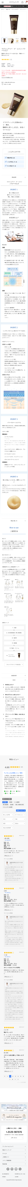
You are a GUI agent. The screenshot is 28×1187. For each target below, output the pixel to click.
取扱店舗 (4, 1164)
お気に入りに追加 (7, 84)
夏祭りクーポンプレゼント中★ (14, 6)
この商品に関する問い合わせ (9, 82)
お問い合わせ (14, 1137)
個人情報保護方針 (5, 1173)
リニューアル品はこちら (7, 77)
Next (27, 6)
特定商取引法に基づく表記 (20, 1173)
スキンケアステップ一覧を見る (13, 664)
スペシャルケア (15, 9)
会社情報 (16, 1176)
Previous (1, 6)
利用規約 (4, 1176)
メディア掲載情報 (6, 1160)
